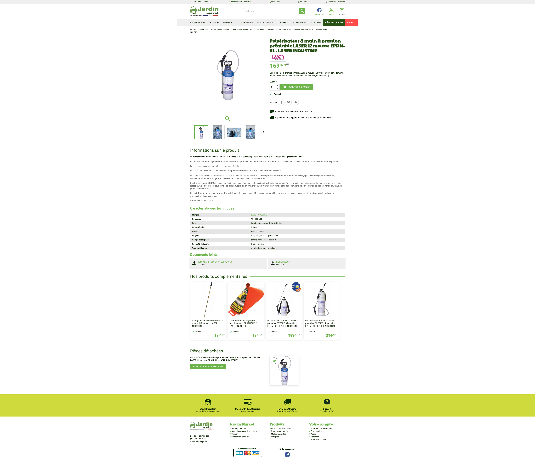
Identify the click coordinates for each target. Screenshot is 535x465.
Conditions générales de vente (244, 431)
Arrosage (214, 22)
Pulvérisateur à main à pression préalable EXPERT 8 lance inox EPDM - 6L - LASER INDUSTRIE (282, 323)
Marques (276, 2)
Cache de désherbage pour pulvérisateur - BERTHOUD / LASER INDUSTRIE (243, 323)
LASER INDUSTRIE (259, 215)
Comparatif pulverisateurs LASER (215, 262)
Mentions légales (238, 428)
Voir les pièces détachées (208, 366)
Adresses (314, 437)
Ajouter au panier (296, 87)
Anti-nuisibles (299, 22)
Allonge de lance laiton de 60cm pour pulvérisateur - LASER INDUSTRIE (207, 323)
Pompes (284, 22)
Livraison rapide (203, 2)
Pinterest (296, 102)
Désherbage (229, 22)
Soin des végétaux (266, 22)
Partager (281, 102)
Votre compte (321, 424)
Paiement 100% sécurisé (240, 2)
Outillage (316, 22)
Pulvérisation (197, 22)
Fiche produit (283, 262)
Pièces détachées (334, 22)
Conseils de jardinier (336, 2)
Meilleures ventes (278, 434)
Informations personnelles (321, 428)
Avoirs (313, 434)
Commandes (316, 431)
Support (303, 2)
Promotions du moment (281, 428)
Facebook (287, 454)
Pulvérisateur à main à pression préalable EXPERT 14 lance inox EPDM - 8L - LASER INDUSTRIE (320, 323)
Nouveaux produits (279, 431)
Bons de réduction (318, 439)
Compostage (246, 22)
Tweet (288, 102)
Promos (351, 22)
